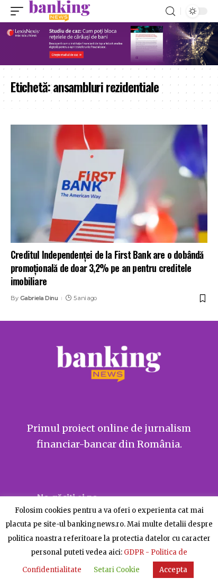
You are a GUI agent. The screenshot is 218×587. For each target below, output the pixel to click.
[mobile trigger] (20, 11)
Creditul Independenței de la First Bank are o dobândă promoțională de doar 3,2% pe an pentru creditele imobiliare (107, 268)
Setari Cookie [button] (117, 569)
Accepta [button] (173, 569)
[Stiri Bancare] (59, 11)
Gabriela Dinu (39, 298)
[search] (170, 11)
